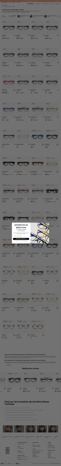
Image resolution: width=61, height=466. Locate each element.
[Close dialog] (48, 223)
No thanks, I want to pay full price (21, 240)
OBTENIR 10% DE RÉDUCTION (21, 238)
